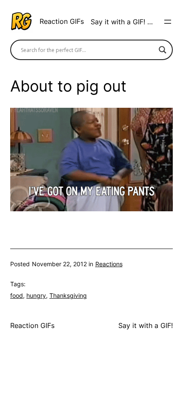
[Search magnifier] (163, 50)
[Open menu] (168, 22)
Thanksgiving (68, 295)
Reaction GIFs (62, 21)
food (16, 295)
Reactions (109, 264)
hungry (36, 295)
